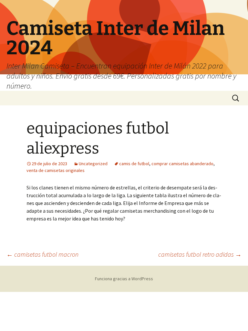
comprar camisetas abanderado (182, 163)
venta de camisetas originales (55, 170)
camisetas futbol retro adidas (200, 254)
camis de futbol (134, 163)
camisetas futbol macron (42, 254)
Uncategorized (93, 163)
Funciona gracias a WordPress (124, 279)
